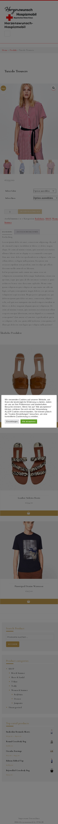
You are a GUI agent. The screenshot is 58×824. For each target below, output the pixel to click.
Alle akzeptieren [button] (28, 422)
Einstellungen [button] (12, 422)
